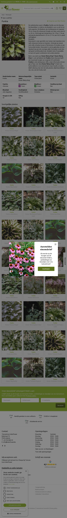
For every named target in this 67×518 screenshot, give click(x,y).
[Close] (55, 244)
